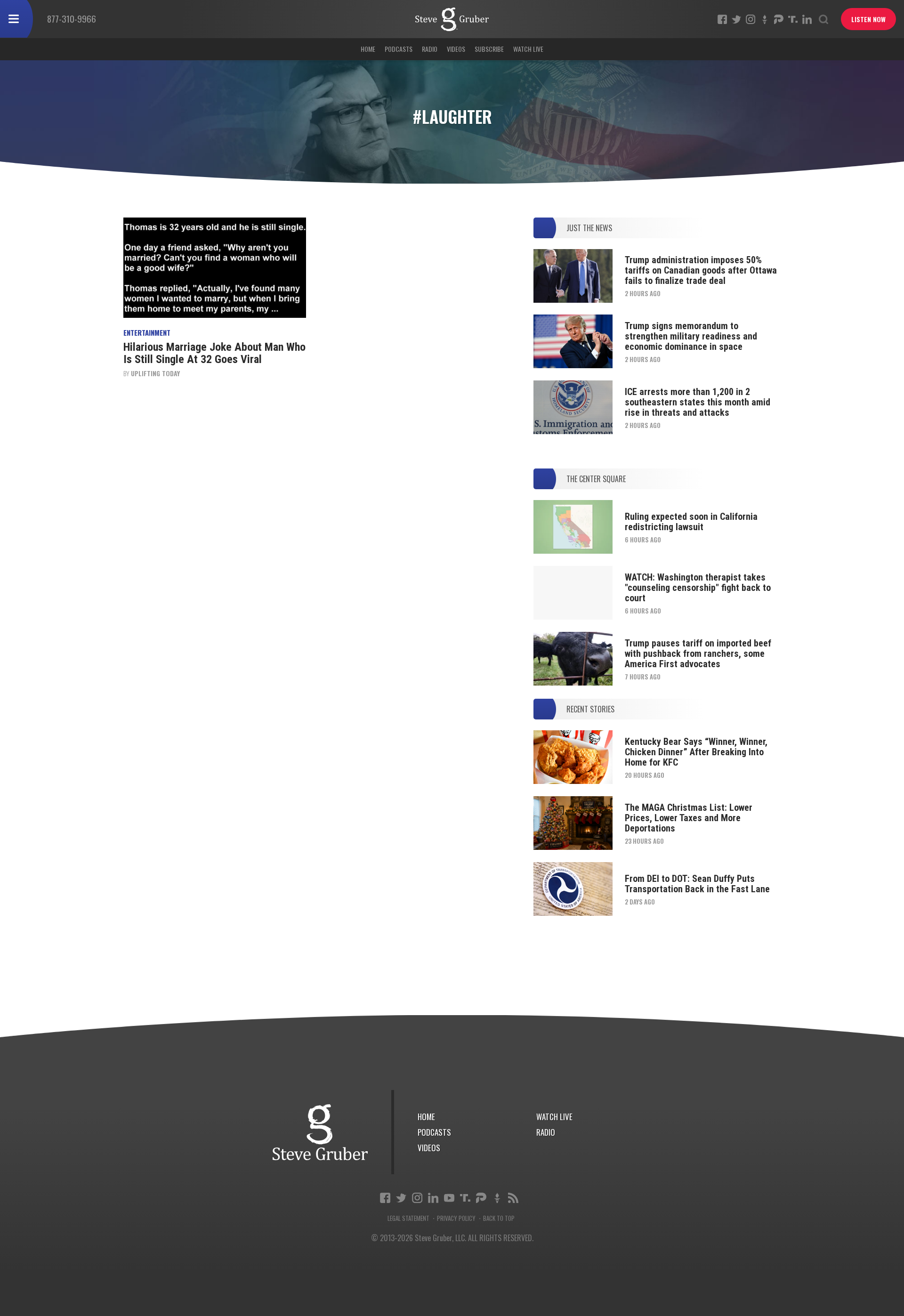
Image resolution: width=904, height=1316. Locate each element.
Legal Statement (408, 1218)
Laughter (452, 19)
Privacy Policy (456, 1218)
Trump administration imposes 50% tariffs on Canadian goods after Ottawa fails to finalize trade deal (701, 270)
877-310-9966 (71, 18)
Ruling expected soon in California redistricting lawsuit (691, 522)
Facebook (722, 19)
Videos (456, 49)
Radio (429, 49)
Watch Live (528, 49)
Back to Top (499, 1218)
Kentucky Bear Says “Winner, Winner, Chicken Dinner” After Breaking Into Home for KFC (696, 752)
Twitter (736, 19)
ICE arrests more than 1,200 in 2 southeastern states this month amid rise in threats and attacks (697, 402)
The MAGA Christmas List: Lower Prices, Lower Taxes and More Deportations (688, 818)
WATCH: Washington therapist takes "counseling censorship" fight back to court (698, 588)
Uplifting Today (155, 373)
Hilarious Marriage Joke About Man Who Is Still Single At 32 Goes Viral (214, 353)
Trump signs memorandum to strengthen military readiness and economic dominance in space (691, 336)
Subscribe (489, 49)
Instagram (750, 19)
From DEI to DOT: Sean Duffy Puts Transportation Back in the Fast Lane (697, 884)
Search (823, 19)
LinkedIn (807, 19)
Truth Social (465, 1198)
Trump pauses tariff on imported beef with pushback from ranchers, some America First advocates (698, 654)
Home (368, 49)
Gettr (764, 19)
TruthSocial (793, 19)
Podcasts (398, 49)
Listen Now (868, 19)
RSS (513, 1198)
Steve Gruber (320, 1132)
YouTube (449, 1198)
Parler (778, 19)
